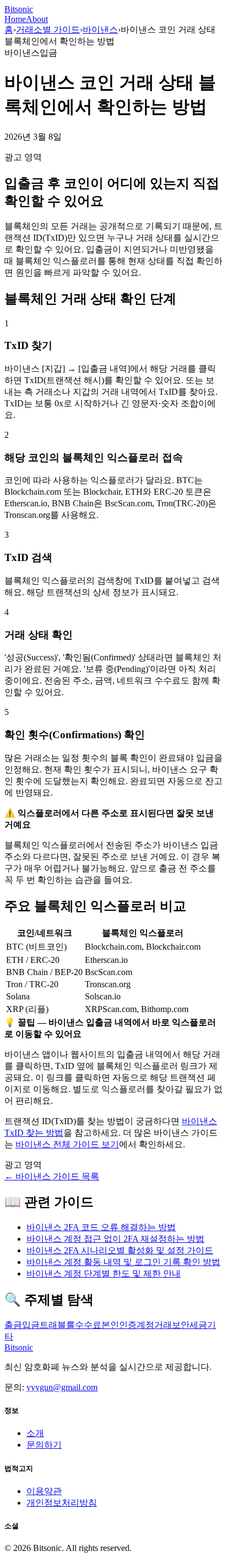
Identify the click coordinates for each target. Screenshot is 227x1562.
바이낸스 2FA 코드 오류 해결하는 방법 (101, 1227)
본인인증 (119, 1325)
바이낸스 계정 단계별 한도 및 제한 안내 (103, 1273)
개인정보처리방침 (61, 1502)
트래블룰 (57, 1325)
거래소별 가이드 (48, 29)
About (37, 19)
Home (15, 19)
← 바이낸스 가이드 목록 (51, 1176)
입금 (31, 1325)
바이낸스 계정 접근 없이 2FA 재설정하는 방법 (115, 1238)
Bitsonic (18, 9)
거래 (163, 1325)
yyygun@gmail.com (62, 1387)
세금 (198, 1325)
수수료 (88, 1325)
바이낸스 (100, 29)
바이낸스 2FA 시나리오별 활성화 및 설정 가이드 (119, 1250)
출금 (13, 1325)
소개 (35, 1433)
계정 (145, 1325)
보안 (181, 1325)
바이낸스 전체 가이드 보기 (67, 1144)
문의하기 (44, 1444)
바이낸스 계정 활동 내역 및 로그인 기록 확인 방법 (123, 1262)
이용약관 (44, 1491)
